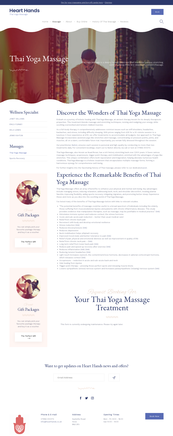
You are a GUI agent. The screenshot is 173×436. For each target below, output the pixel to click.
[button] (157, 12)
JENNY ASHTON (16, 135)
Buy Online (82, 21)
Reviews (124, 21)
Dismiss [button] (108, 2)
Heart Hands (24, 11)
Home (45, 21)
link (157, 211)
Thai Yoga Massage (18, 153)
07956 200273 (143, 148)
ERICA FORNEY (15, 124)
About (69, 21)
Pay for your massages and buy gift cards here (82, 2)
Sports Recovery (17, 158)
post (145, 168)
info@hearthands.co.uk (51, 422)
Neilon (74, 145)
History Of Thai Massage (104, 21)
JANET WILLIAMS (16, 119)
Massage (56, 21)
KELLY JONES (15, 130)
